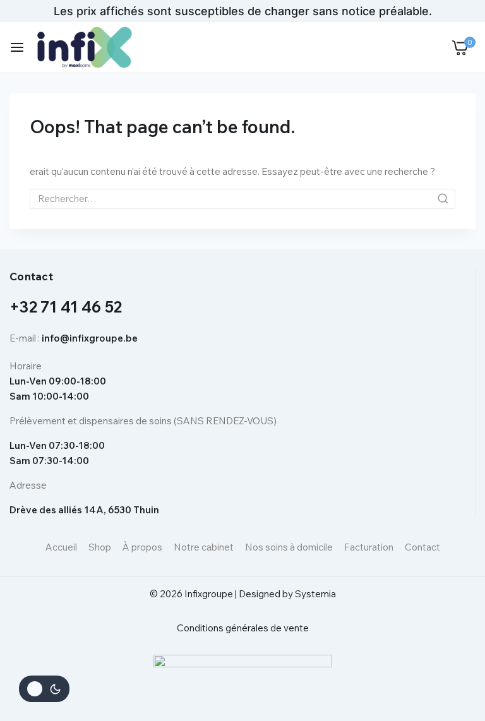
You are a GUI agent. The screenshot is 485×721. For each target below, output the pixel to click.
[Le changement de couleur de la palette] (44, 689)
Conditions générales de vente (243, 628)
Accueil (61, 547)
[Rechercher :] (242, 199)
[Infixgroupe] (84, 47)
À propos (142, 547)
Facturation (368, 547)
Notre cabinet (204, 547)
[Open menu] (17, 47)
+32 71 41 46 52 (66, 306)
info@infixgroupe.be (90, 338)
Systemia (315, 594)
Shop (99, 547)
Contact (422, 547)
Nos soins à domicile (289, 547)
